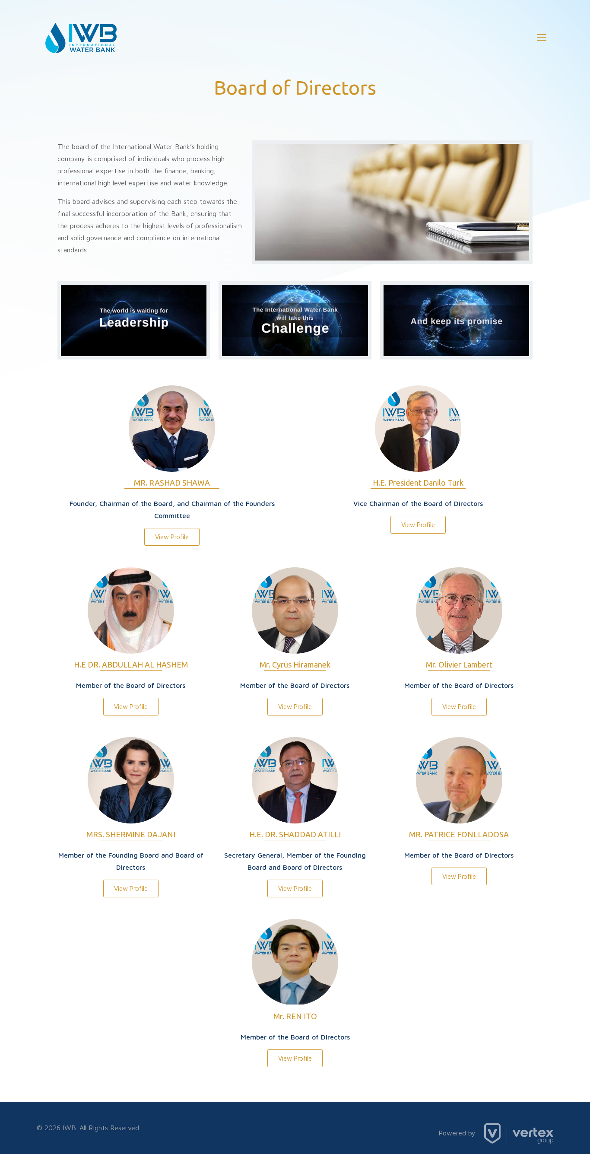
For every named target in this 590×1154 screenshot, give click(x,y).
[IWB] (81, 37)
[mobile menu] (541, 37)
